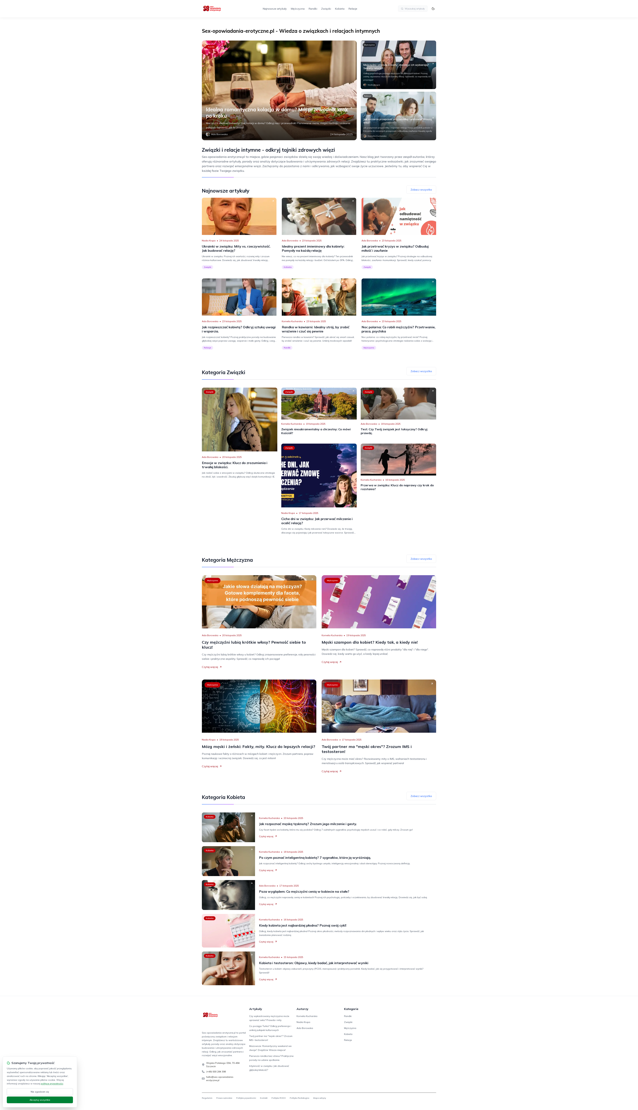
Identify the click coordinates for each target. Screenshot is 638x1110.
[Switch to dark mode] (433, 9)
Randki (313, 8)
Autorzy (302, 1009)
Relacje (352, 8)
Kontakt (263, 1098)
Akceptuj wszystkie (40, 1099)
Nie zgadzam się (40, 1091)
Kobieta (339, 8)
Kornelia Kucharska (292, 321)
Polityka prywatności (246, 1098)
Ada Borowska (290, 240)
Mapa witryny (319, 1098)
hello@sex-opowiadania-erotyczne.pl (220, 1078)
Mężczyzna (298, 8)
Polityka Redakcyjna (299, 1098)
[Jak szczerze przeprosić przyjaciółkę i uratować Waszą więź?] (398, 116)
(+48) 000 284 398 (216, 1071)
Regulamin (207, 1098)
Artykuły (255, 1009)
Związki (326, 8)
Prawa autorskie (224, 1098)
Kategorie (351, 1009)
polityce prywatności (52, 1083)
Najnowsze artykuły (275, 8)
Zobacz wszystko (421, 189)
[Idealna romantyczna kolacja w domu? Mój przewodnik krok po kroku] (279, 90)
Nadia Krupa (208, 240)
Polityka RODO (278, 1098)
